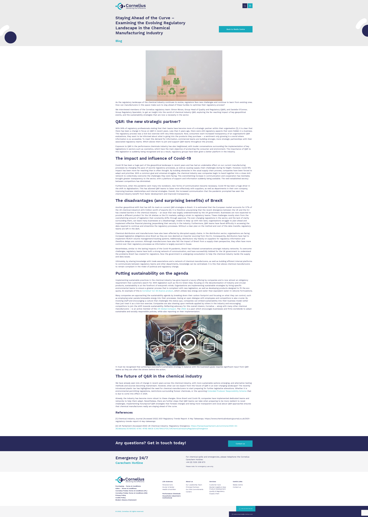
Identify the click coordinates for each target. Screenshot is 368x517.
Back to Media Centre (236, 29)
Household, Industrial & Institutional (171, 497)
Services (212, 481)
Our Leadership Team (194, 485)
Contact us (240, 444)
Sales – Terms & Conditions (126, 488)
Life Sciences (167, 481)
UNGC (183, 309)
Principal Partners (192, 487)
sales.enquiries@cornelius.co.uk (243, 514)
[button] (244, 5)
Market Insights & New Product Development (217, 488)
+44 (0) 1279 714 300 (247, 508)
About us (189, 481)
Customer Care (215, 485)
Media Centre (238, 485)
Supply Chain (214, 494)
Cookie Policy (120, 498)
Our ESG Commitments (194, 489)
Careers (189, 492)
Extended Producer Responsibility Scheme (227, 391)
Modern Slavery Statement (126, 500)
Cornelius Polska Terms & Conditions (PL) (131, 491)
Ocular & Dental (168, 487)
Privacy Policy (120, 495)
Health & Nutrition (169, 489)
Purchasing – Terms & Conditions (128, 486)
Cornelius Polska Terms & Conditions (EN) (131, 493)
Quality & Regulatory (216, 491)
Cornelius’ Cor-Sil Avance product (157, 291)
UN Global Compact (166, 309)
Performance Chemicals (171, 494)
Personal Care (167, 485)
